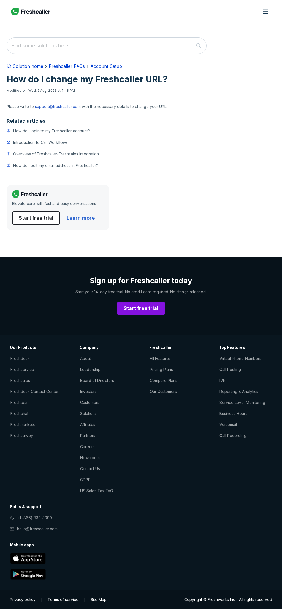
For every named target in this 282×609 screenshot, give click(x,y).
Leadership (90, 369)
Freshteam (19, 402)
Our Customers (163, 391)
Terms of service (63, 599)
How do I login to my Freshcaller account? (51, 130)
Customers (89, 402)
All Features (160, 358)
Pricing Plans (161, 369)
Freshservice (22, 369)
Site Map (99, 599)
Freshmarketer (23, 424)
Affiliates (87, 424)
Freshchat (19, 413)
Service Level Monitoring (242, 402)
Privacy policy (23, 599)
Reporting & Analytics (238, 391)
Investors (88, 391)
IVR (222, 380)
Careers (87, 446)
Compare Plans (164, 380)
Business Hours (233, 413)
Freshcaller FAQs (67, 66)
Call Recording (232, 435)
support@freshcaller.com (58, 106)
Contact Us (90, 468)
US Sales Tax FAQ (96, 490)
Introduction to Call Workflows (40, 142)
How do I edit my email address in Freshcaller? (55, 165)
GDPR (85, 479)
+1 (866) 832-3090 (34, 517)
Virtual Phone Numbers (240, 358)
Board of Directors (97, 380)
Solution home (27, 66)
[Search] (199, 45)
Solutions (88, 413)
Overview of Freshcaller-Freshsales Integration (56, 154)
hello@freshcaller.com (37, 528)
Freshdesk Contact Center (34, 391)
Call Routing (230, 369)
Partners (87, 435)
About (85, 358)
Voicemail (228, 424)
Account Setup (106, 66)
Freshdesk (20, 358)
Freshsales (20, 380)
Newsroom (90, 457)
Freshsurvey (21, 435)
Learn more (81, 218)
